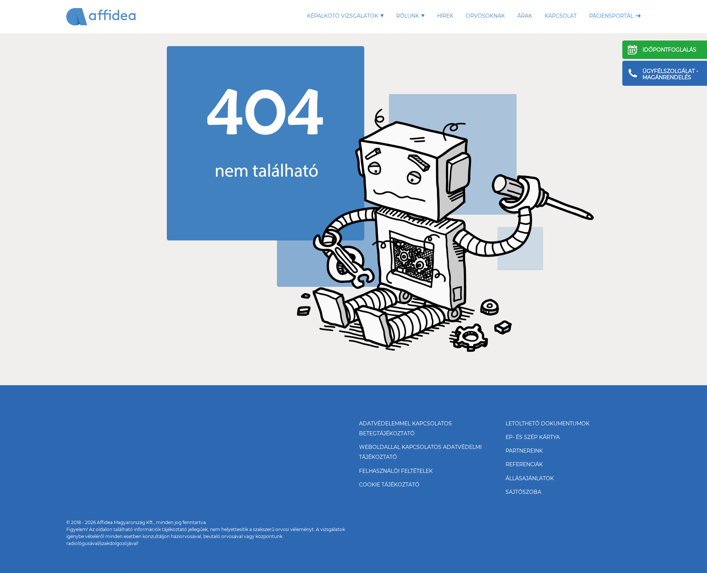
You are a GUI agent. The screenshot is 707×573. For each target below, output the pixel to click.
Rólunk (407, 16)
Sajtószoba (523, 492)
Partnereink (524, 450)
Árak (524, 16)
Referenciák (524, 464)
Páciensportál (611, 16)
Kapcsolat (561, 16)
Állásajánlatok (530, 478)
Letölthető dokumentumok (548, 423)
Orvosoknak (485, 16)
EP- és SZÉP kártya (533, 437)
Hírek (445, 16)
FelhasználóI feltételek (396, 471)
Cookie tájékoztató (389, 484)
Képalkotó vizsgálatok (342, 16)
